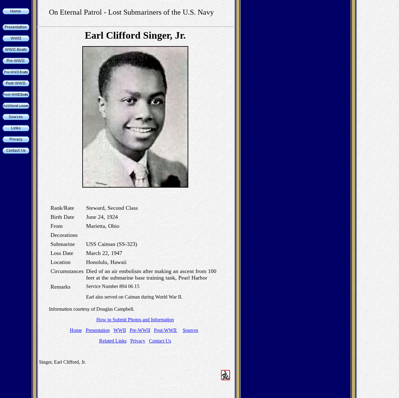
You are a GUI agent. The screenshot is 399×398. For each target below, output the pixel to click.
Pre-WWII (140, 330)
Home (76, 330)
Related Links (113, 340)
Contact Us (160, 340)
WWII (119, 330)
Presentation (98, 330)
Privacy (137, 340)
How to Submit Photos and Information (135, 319)
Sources (190, 330)
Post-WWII (166, 330)
